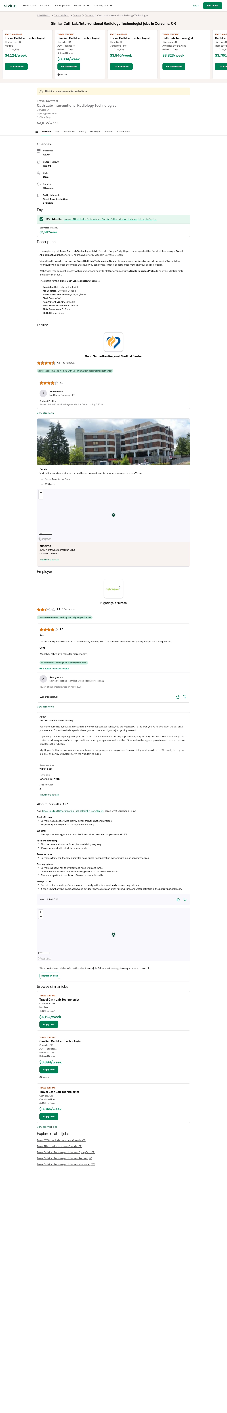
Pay (57, 131)
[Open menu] (37, 132)
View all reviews (45, 413)
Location (108, 131)
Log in (196, 5)
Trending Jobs (101, 5)
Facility (82, 131)
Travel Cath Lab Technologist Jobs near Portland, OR (64, 1158)
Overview (46, 131)
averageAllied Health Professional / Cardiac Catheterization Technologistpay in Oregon (110, 219)
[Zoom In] (41, 492)
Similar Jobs (123, 131)
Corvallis (89, 15)
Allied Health (43, 15)
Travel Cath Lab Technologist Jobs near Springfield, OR (66, 1152)
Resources (80, 5)
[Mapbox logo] (45, 539)
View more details (49, 559)
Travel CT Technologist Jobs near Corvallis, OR (61, 1140)
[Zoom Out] (41, 497)
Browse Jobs (30, 5)
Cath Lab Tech (61, 15)
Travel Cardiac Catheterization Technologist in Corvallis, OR (73, 811)
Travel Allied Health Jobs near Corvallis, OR (59, 1146)
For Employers (62, 5)
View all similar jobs (47, 1126)
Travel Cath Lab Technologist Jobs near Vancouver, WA (66, 1164)
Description (69, 131)
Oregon (77, 15)
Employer (95, 131)
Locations (45, 5)
